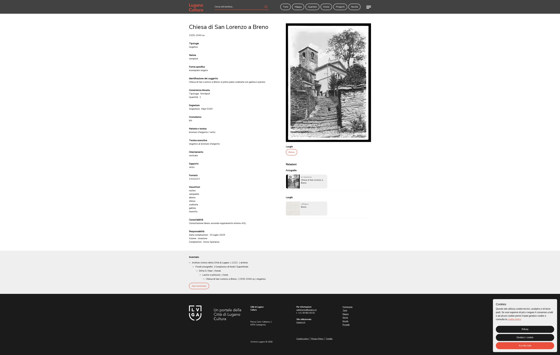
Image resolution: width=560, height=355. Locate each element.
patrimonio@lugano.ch (306, 309)
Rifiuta (525, 329)
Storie (345, 317)
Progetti (346, 324)
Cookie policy (302, 338)
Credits (329, 338)
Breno (291, 152)
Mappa (346, 314)
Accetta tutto (525, 345)
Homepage (347, 307)
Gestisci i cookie (525, 337)
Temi (345, 310)
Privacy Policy (317, 338)
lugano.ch (300, 322)
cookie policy (514, 319)
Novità (345, 321)
